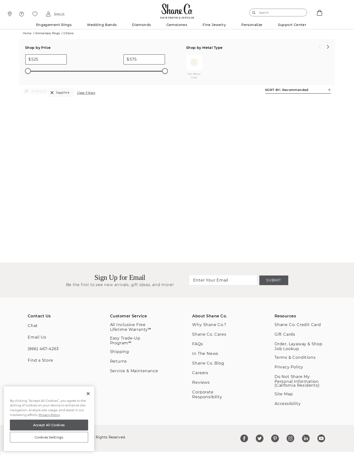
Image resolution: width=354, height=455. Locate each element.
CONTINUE (177, 272)
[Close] (88, 393)
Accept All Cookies (49, 425)
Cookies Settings (49, 437)
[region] (49, 418)
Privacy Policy (49, 415)
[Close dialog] (243, 155)
